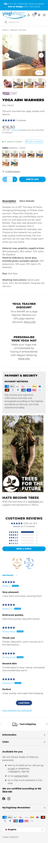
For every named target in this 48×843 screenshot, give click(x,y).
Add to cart (32, 179)
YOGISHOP (13, 837)
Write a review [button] (24, 549)
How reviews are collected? (17, 710)
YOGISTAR (33, 501)
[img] (8, 582)
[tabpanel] (24, 248)
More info (30, 322)
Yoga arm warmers (18, 30)
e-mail (11, 768)
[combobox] (24, 22)
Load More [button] (24, 703)
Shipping (15, 130)
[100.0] (29, 562)
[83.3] (17, 562)
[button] (39, 14)
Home (4, 30)
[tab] (9, 201)
